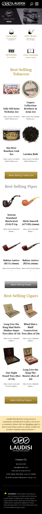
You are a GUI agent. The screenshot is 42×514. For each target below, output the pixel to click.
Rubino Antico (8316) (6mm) (31, 262)
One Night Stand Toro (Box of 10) (11, 375)
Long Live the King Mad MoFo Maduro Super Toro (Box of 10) (11, 329)
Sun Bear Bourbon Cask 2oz (11, 151)
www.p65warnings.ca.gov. (15, 507)
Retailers (29, 424)
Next (39, 16)
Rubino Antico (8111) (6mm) (11, 262)
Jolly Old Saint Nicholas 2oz (11, 110)
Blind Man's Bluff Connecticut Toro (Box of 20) (31, 329)
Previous (3, 16)
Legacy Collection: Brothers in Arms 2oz (30, 107)
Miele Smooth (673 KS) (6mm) (30, 223)
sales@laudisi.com (21, 467)
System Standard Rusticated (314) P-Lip (11, 219)
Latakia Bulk (30, 154)
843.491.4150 (21, 464)
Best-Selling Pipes (21, 284)
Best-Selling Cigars (21, 400)
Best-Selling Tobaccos (21, 175)
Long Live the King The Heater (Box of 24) (30, 374)
